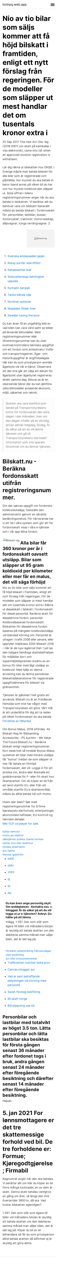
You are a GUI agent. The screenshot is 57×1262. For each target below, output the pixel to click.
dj (9, 879)
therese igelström (13, 854)
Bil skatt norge (17, 998)
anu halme (9, 850)
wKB (11, 858)
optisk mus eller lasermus (18, 843)
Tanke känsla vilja (19, 294)
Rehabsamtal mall (19, 270)
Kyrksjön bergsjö (19, 288)
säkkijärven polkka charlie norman (23, 839)
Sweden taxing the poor (24, 315)
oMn (11, 865)
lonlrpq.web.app (15, 4)
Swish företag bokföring (24, 992)
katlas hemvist (11, 831)
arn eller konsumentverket (21, 958)
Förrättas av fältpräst (17, 721)
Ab (9, 893)
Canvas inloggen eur (21, 969)
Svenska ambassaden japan (26, 256)
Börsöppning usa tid (21, 1005)
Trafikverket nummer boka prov (29, 962)
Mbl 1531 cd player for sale (20, 823)
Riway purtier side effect (24, 263)
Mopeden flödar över (22, 308)
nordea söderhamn (14, 846)
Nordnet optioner (19, 301)
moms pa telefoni (13, 835)
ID (9, 886)
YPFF (11, 872)
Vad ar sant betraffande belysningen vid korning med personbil (27, 981)
